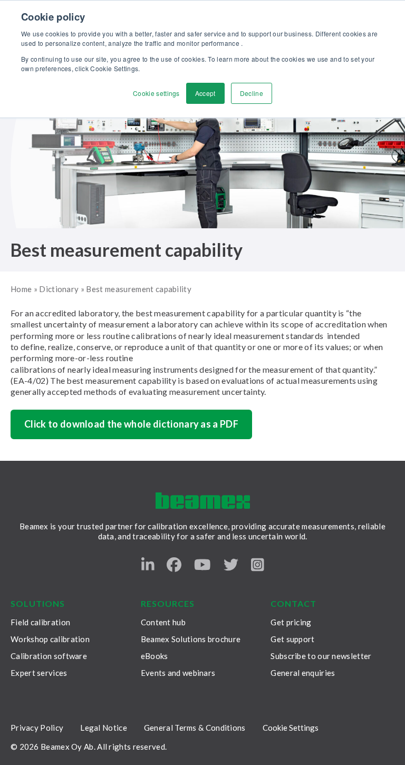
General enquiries (303, 672)
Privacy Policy (37, 727)
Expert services (39, 672)
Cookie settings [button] (156, 93)
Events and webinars (178, 672)
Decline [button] (251, 93)
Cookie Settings (291, 727)
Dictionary (59, 289)
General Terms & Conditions (195, 727)
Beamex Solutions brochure (191, 639)
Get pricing (291, 622)
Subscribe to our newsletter (321, 656)
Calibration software (49, 656)
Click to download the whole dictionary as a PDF (131, 424)
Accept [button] (205, 93)
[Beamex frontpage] (203, 500)
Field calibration (40, 622)
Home (21, 289)
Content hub (163, 622)
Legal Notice (103, 727)
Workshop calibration (50, 639)
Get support (292, 639)
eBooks (154, 656)
